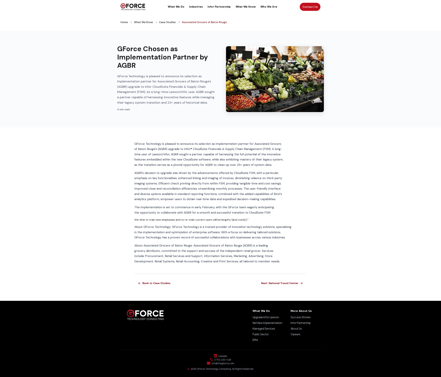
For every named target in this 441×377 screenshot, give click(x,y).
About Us (296, 328)
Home (124, 22)
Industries (196, 6)
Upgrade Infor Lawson (266, 317)
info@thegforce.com (220, 363)
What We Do (176, 6)
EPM (255, 340)
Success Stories (301, 317)
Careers (295, 334)
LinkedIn (222, 356)
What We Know (246, 6)
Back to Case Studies (154, 283)
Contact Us (310, 7)
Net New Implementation (267, 323)
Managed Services (264, 328)
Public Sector (261, 334)
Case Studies (167, 22)
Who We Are (268, 6)
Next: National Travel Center (282, 283)
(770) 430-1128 (220, 359)
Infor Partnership (219, 6)
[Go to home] (133, 6)
